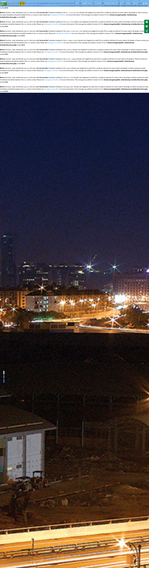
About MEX (98, 3)
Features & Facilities (111, 3)
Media (128, 3)
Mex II (122, 3)
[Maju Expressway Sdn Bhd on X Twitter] (146, 3)
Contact (135, 3)
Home (77, 3)
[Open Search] (143, 3)
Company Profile (87, 3)
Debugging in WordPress (58, 15)
